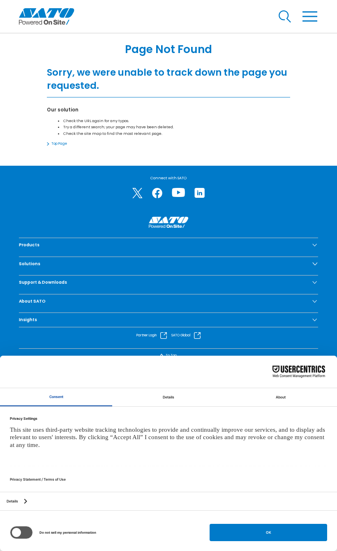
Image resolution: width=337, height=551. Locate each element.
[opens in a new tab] (137, 193)
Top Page (59, 143)
